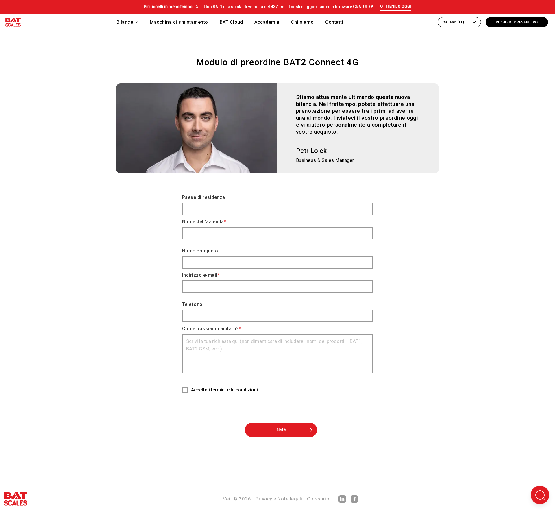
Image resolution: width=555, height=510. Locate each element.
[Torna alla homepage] (13, 23)
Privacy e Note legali (279, 499)
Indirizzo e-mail (199, 275)
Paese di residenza (203, 197)
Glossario (318, 499)
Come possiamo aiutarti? (210, 328)
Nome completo (200, 251)
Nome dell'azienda (203, 221)
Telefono (192, 304)
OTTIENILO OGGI (395, 6)
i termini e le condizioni (233, 390)
